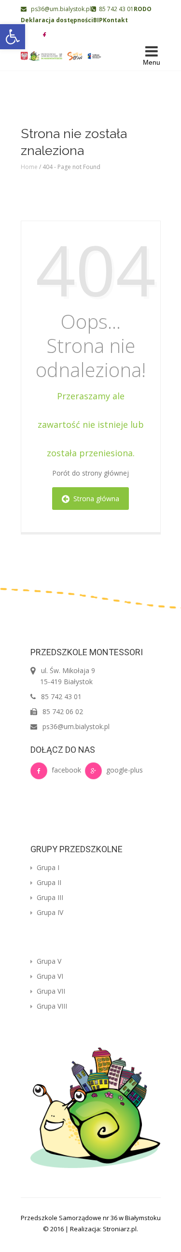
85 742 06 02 (62, 711)
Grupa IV (49, 912)
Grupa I (47, 867)
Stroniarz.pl (120, 1228)
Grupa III (49, 897)
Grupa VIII (51, 1006)
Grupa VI (49, 976)
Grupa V (48, 961)
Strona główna (94, 498)
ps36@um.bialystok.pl (59, 9)
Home (29, 167)
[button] (12, 36)
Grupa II (48, 882)
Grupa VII (50, 991)
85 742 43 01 (115, 9)
